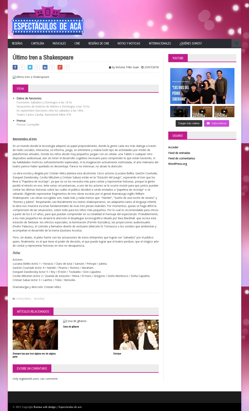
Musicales (59, 43)
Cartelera (37, 43)
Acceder (173, 147)
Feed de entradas (179, 153)
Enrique (117, 353)
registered (25, 378)
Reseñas (17, 43)
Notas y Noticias (129, 43)
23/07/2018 (151, 67)
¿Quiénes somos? (191, 43)
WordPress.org (177, 164)
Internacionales (160, 43)
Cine (77, 43)
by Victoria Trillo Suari (125, 67)
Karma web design (45, 407)
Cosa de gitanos (71, 326)
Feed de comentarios (181, 158)
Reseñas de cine (99, 43)
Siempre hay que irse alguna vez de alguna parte (34, 355)
